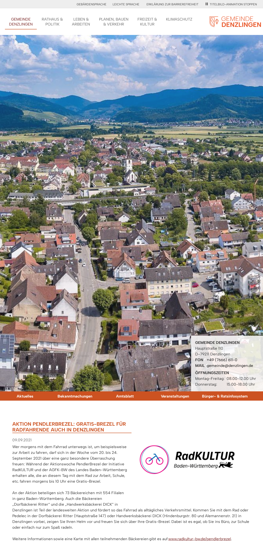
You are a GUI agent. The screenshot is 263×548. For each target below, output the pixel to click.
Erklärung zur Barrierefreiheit (172, 4)
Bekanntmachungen (75, 396)
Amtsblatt (125, 396)
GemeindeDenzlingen (21, 22)
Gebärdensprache (91, 4)
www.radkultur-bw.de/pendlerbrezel (199, 538)
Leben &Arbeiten (81, 22)
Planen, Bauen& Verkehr (113, 22)
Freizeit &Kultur (147, 22)
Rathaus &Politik (52, 22)
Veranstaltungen (175, 396)
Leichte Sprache (126, 4)
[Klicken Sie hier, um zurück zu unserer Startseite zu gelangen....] (235, 24)
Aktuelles (25, 396)
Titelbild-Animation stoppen (233, 4)
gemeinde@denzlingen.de (230, 365)
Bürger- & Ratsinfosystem (225, 396)
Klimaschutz (179, 19)
